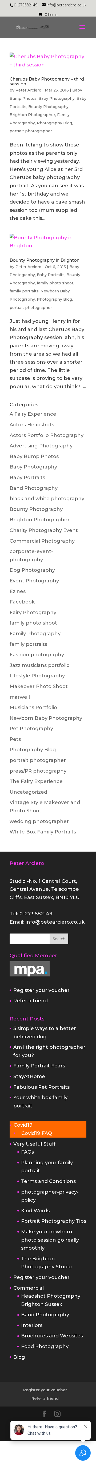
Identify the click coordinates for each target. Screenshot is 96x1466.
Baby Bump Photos (34, 456)
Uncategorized (28, 792)
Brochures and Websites (52, 1336)
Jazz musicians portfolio (40, 665)
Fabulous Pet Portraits (41, 1087)
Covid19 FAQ (36, 1133)
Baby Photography (56, 98)
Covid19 (23, 1125)
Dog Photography (32, 570)
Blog (19, 1357)
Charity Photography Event (44, 530)
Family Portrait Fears (39, 1066)
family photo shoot (55, 283)
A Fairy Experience (33, 414)
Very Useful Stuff (34, 1144)
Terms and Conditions (48, 1181)
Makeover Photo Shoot (39, 686)
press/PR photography (38, 771)
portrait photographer (31, 131)
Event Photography (34, 581)
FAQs (27, 1152)
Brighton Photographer (32, 114)
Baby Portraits (51, 274)
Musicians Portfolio (33, 707)
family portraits (24, 291)
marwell (20, 697)
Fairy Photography (33, 612)
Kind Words (35, 1211)
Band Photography (34, 488)
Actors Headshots (32, 425)
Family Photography (35, 634)
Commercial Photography (42, 541)
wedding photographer (39, 821)
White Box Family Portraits (43, 832)
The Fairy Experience (36, 781)
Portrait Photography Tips (53, 1221)
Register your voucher (41, 990)
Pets (15, 739)
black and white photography (47, 499)
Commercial (28, 1288)
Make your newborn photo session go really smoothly (50, 1240)
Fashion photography (37, 655)
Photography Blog (54, 123)
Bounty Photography (48, 106)
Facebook (22, 602)
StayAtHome (29, 1076)
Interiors (31, 1325)
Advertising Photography (41, 446)
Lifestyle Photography (37, 676)
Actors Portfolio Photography (46, 435)
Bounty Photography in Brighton (44, 260)
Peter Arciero (28, 90)
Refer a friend (30, 1001)
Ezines (18, 591)
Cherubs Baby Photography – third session (47, 81)
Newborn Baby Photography (46, 718)
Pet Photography (31, 729)
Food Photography (45, 1346)
